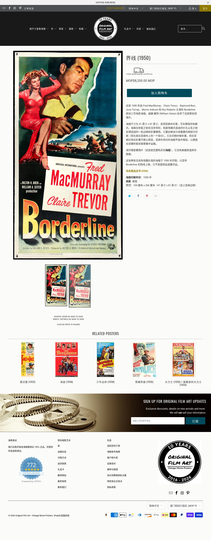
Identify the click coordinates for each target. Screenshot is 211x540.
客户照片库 (112, 457)
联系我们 (62, 487)
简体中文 (134, 8)
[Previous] (13, 364)
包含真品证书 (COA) (137, 171)
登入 (194, 8)
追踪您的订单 (113, 446)
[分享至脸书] (138, 196)
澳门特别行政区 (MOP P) (163, 8)
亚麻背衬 (111, 463)
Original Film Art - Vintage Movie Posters (34, 515)
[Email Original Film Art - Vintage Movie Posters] (3, 8)
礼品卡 (61, 469)
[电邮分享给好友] (155, 196)
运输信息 (62, 451)
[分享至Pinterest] (147, 196)
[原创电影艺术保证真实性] (8, 485)
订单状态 (29, 8)
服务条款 (62, 481)
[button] (39, 29)
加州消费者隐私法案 (116, 475)
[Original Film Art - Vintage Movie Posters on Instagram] (14, 8)
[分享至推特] (129, 196)
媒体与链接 (112, 469)
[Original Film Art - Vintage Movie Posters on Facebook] (9, 8)
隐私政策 (111, 487)
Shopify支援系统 (61, 515)
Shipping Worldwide (105, 2)
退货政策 (62, 463)
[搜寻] (203, 28)
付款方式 (62, 457)
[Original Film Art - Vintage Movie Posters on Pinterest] (19, 8)
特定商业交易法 (114, 481)
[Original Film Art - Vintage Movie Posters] (105, 28)
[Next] (198, 364)
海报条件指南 (113, 451)
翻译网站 (62, 475)
